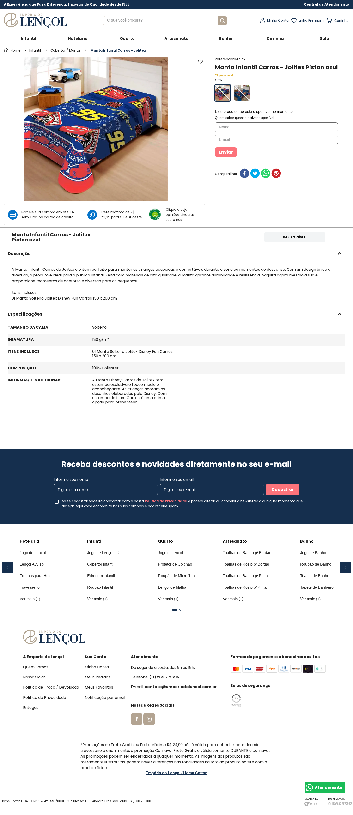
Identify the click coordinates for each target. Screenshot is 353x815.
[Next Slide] (345, 567)
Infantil (35, 50)
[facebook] (244, 173)
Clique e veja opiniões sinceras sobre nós (180, 214)
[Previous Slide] (7, 567)
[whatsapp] (265, 173)
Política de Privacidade (166, 501)
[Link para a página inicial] (13, 50)
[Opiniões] (157, 214)
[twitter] (255, 173)
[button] (326, 4)
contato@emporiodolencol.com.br (181, 686)
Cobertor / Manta (65, 50)
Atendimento (328, 787)
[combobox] (165, 20)
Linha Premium (311, 20)
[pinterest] (276, 173)
